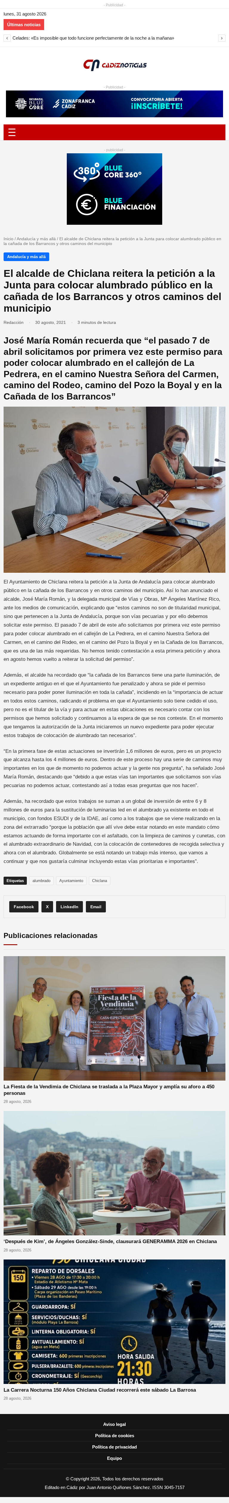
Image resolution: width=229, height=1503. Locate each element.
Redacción (14, 322)
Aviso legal (114, 1424)
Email (95, 906)
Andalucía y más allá (36, 238)
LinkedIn (69, 906)
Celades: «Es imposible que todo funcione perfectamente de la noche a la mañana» (93, 37)
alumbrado (41, 880)
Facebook (24, 906)
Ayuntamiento (71, 880)
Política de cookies (114, 1435)
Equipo (114, 1458)
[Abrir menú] (114, 132)
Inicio (8, 238)
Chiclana (99, 880)
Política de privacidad (114, 1446)
